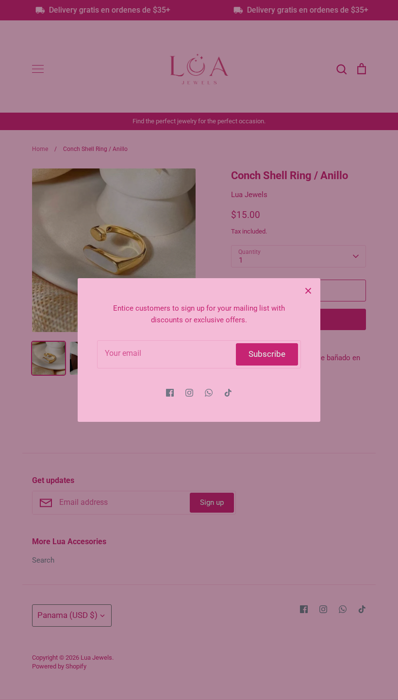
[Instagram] (189, 392)
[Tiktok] (228, 392)
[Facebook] (170, 392)
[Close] (308, 290)
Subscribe (267, 354)
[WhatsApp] (208, 392)
